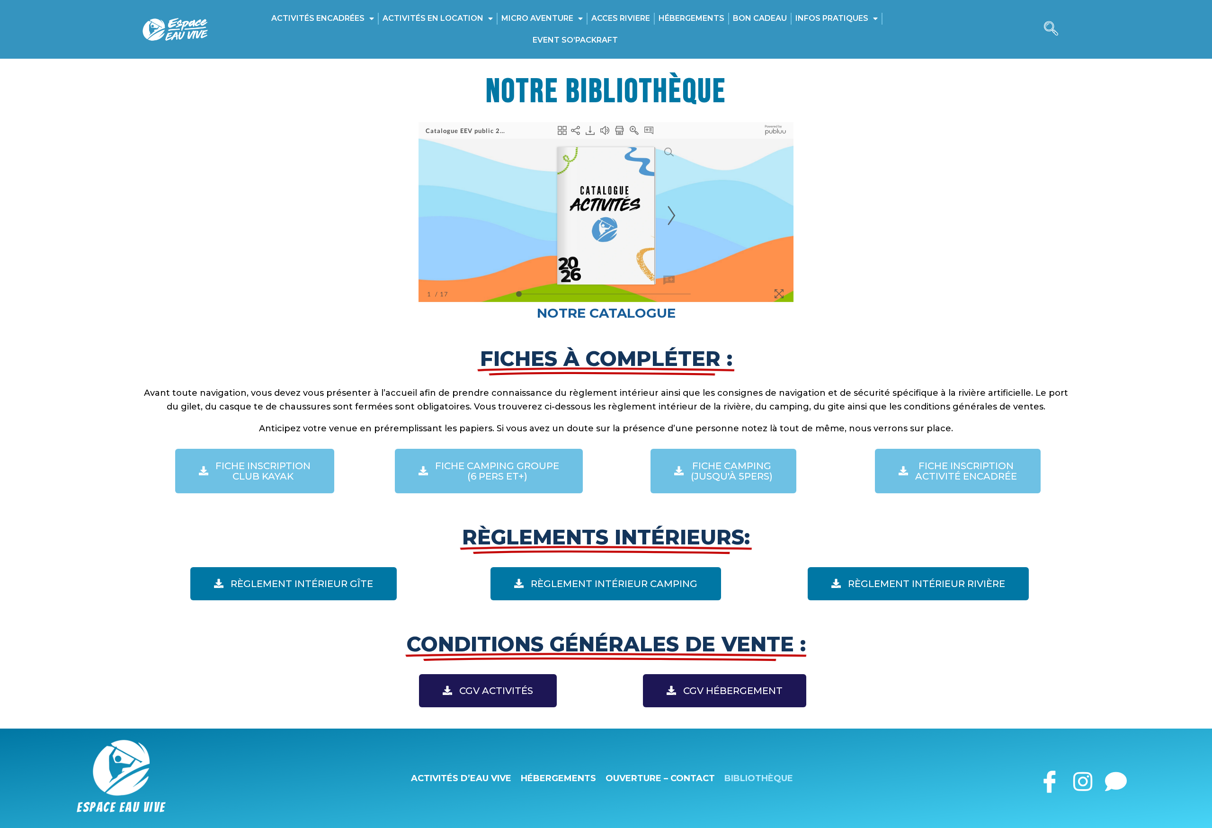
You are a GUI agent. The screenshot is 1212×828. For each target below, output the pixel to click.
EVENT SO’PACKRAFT (575, 40)
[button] (1051, 29)
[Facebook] (1049, 778)
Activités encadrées (318, 18)
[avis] (1116, 778)
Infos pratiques (831, 18)
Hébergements (691, 18)
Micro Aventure (537, 18)
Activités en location (433, 18)
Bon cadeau (760, 18)
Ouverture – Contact (660, 778)
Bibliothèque (758, 778)
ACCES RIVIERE (620, 18)
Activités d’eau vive (461, 778)
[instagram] (1082, 778)
